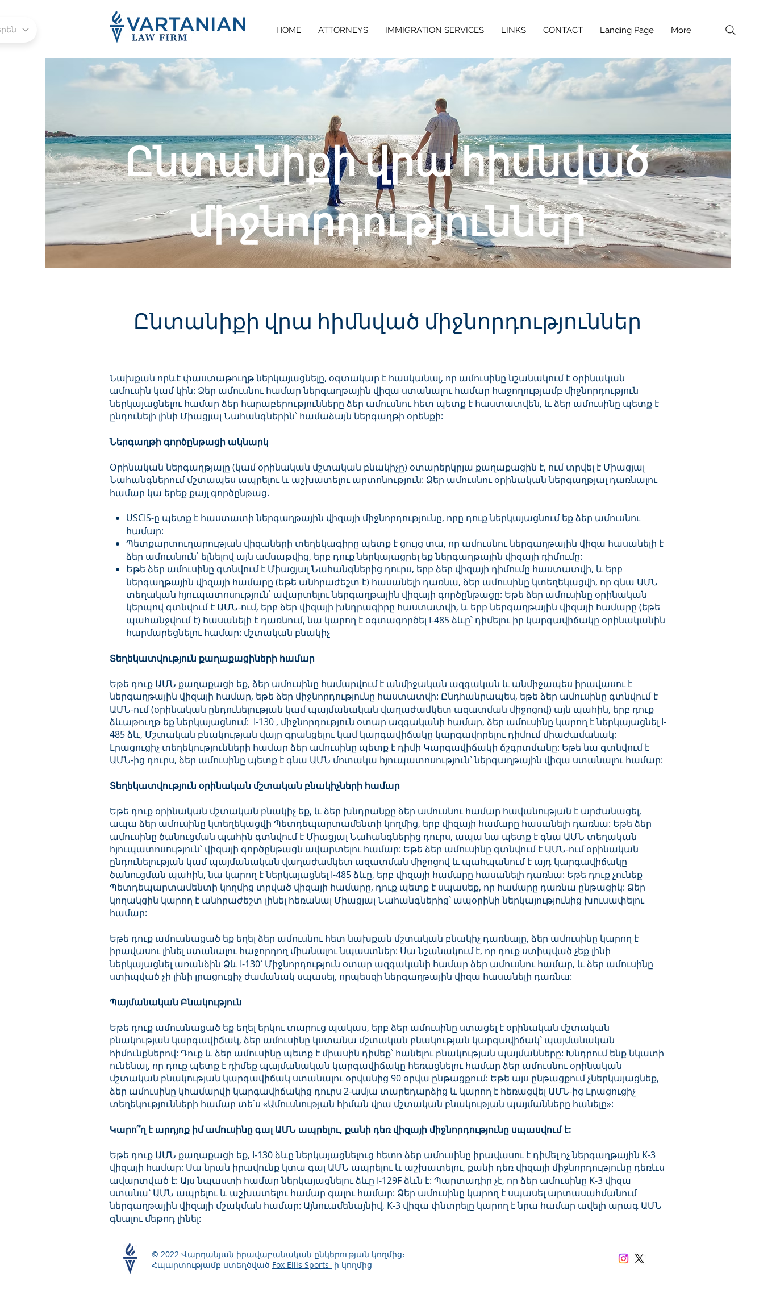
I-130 (263, 722)
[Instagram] (623, 1258)
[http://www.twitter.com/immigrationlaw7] (639, 1258)
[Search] (730, 30)
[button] (435, 30)
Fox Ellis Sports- (302, 1264)
